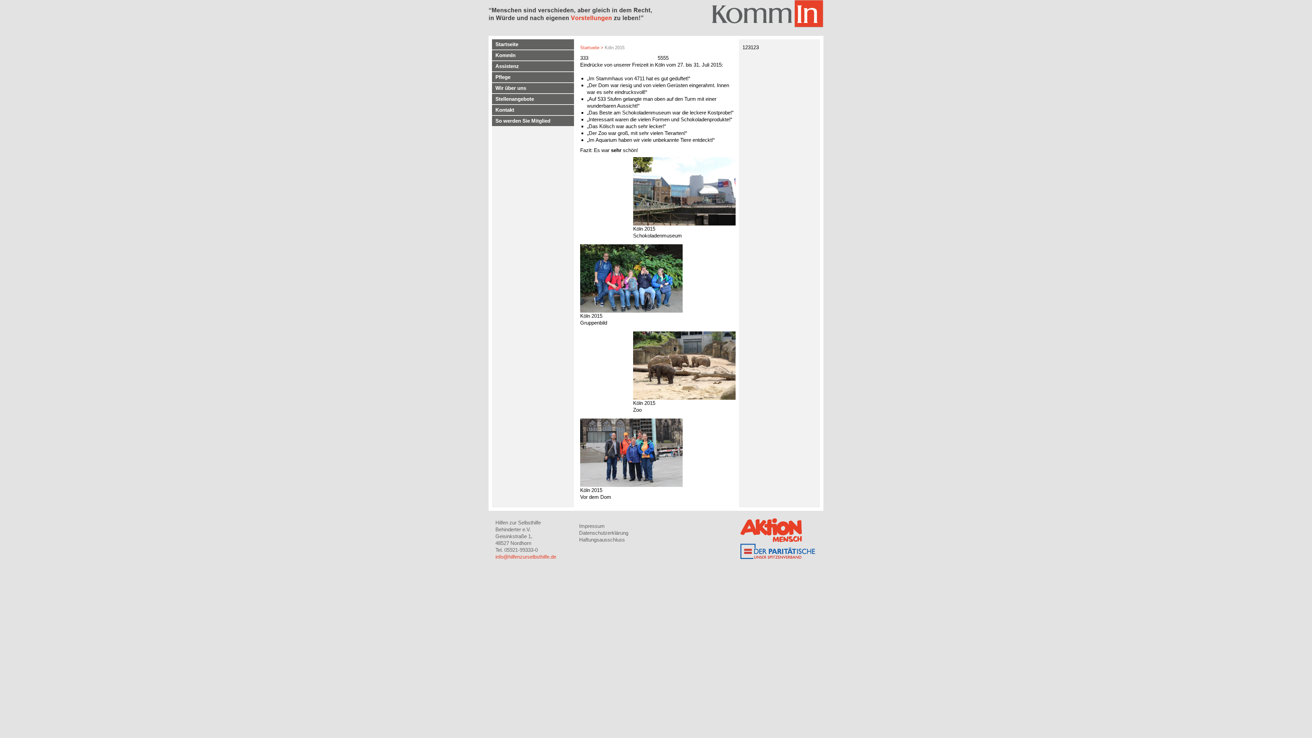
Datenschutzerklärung (603, 533)
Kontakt (504, 110)
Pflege (502, 77)
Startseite (506, 44)
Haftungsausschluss (602, 540)
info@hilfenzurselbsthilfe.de (525, 557)
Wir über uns (510, 88)
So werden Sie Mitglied (522, 121)
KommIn (505, 55)
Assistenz (507, 66)
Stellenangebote (514, 99)
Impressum (592, 526)
